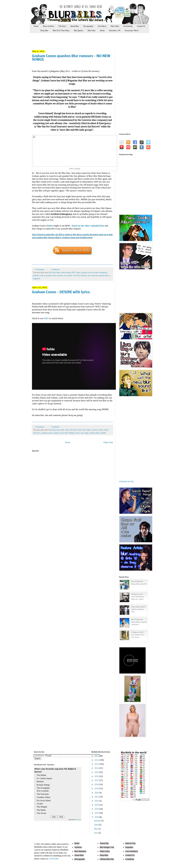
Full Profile (53, 859)
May (96, 829)
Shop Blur (44, 31)
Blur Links (115, 26)
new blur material (79, 275)
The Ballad (41, 775)
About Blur (74, 26)
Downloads (127, 26)
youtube (103, 433)
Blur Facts (91, 31)
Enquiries (129, 847)
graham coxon (47, 433)
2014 (97, 768)
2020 (97, 793)
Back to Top (130, 843)
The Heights (42, 807)
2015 (97, 772)
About (102, 31)
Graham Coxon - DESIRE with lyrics (61, 292)
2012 (97, 760)
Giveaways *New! (132, 31)
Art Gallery (102, 26)
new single (85, 433)
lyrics (78, 433)
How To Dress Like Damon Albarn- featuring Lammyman (139, 622)
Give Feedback (131, 851)
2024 (97, 809)
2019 (97, 788)
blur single (86, 430)
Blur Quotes (78, 31)
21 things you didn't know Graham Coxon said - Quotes (137, 634)
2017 (97, 780)
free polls (78, 819)
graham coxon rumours (54, 275)
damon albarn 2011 (68, 272)
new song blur (93, 275)
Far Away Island (43, 800)
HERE (46, 319)
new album (68, 275)
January (97, 821)
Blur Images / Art (107, 847)
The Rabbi (41, 810)
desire (78, 272)
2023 (97, 805)
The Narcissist (43, 794)
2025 (97, 813)
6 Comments (39, 427)
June (96, 833)
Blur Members (80, 851)
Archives (78, 847)
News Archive (48, 26)
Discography (88, 26)
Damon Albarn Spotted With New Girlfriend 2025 (138, 609)
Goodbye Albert (43, 797)
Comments (55, 269)
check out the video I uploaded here (88, 226)
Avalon (40, 804)
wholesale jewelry (126, 481)
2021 (97, 797)
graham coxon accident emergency (94, 272)
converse (94, 430)
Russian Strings (43, 785)
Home (36, 26)
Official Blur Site (107, 859)
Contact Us (141, 26)
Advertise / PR (114, 31)
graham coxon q (39, 275)
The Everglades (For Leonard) (43, 789)
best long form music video (59, 430)
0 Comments (39, 269)
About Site (104, 843)
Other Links (105, 851)
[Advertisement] (81, 43)
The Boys (62, 26)
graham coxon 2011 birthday (64, 433)
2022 (97, 801)
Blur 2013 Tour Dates (61, 31)
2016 (97, 776)
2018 (97, 784)
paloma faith (103, 275)
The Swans (41, 813)
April (96, 825)
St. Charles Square (44, 778)
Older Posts (108, 442)
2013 (97, 764)
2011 (97, 756)
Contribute (129, 859)
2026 (97, 817)
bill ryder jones (54, 272)
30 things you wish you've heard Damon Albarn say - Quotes (137, 596)
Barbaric (40, 781)
